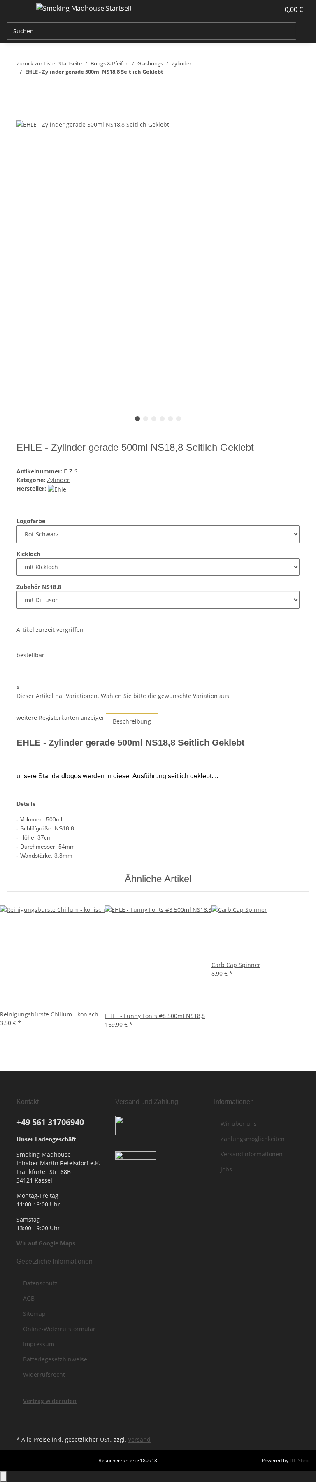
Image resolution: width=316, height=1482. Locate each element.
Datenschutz (40, 1283)
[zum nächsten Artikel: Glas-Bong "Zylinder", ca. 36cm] (37, 88)
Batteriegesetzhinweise (55, 1359)
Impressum (38, 1344)
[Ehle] (57, 488)
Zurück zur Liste (35, 63)
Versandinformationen (252, 1154)
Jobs (226, 1169)
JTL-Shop (299, 1460)
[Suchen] (302, 31)
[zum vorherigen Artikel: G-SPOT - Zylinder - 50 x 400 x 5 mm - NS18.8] (23, 88)
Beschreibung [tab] (132, 721)
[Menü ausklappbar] (17, 9)
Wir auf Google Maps (45, 1243)
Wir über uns (239, 1123)
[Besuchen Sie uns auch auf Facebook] (23, 1414)
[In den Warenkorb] (23, 114)
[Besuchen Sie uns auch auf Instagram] (23, 1424)
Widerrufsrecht (44, 1374)
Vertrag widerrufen (50, 1401)
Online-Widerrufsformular (59, 1329)
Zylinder (58, 480)
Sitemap (34, 1313)
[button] (256, 9)
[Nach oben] (3, 1476)
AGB (29, 1298)
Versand (139, 1439)
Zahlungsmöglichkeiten (253, 1139)
